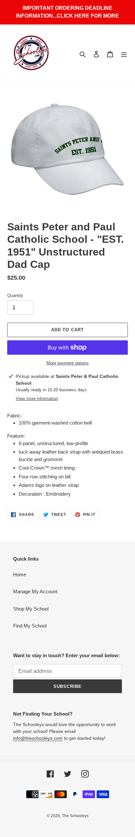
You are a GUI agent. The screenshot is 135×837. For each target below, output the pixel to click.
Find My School (30, 625)
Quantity (15, 295)
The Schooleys (75, 816)
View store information (37, 398)
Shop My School (30, 609)
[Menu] (124, 54)
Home (19, 574)
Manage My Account (35, 591)
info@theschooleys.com (38, 738)
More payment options (68, 363)
